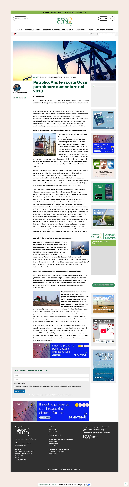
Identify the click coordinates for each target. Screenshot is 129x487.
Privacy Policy (77, 469)
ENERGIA (53, 12)
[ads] (61, 357)
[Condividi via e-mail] (25, 98)
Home (35, 77)
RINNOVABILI (70, 12)
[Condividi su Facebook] (17, 98)
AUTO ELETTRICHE (81, 12)
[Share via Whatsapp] (22, 98)
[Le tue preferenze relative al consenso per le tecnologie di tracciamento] (126, 484)
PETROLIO (60, 12)
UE (65, 12)
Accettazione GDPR (20, 383)
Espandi (91, 33)
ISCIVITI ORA (19, 391)
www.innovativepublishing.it (23, 453)
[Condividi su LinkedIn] (20, 98)
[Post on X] (14, 98)
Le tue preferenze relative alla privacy (72, 485)
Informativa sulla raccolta (47, 485)
